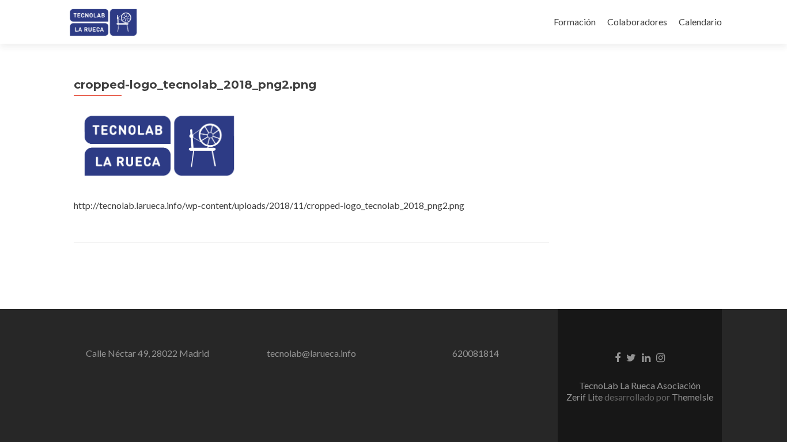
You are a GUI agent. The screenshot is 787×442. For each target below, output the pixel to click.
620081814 (475, 353)
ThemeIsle (692, 396)
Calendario (700, 21)
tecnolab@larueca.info (311, 353)
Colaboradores (637, 21)
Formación (575, 21)
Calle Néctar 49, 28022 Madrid (147, 353)
